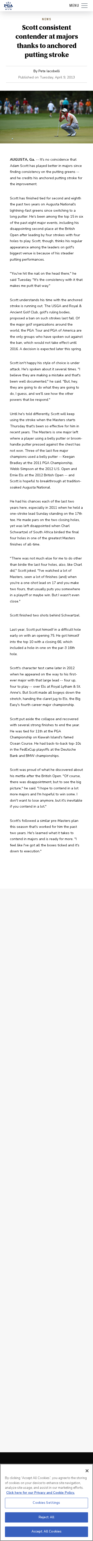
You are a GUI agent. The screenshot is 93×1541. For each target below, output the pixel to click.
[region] (46, 1502)
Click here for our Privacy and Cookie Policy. (40, 1493)
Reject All (46, 1517)
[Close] (87, 1470)
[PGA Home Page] (8, 5)
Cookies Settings (46, 1503)
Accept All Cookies (46, 1531)
